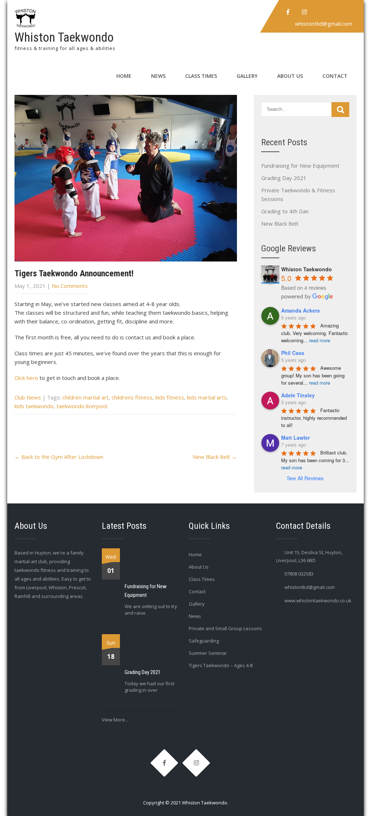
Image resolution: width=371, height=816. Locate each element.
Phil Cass (292, 352)
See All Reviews (305, 478)
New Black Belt (215, 456)
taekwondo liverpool (82, 406)
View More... (115, 719)
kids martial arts (207, 397)
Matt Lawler (295, 437)
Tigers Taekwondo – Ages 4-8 (221, 665)
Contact (334, 75)
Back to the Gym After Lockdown (58, 456)
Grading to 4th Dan (285, 211)
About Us (290, 75)
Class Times (201, 75)
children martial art (85, 397)
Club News (27, 397)
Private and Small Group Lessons (225, 628)
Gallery (247, 75)
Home (124, 75)
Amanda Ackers (300, 310)
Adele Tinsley (298, 395)
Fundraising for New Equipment (300, 165)
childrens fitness (132, 397)
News (158, 75)
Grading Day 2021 (284, 177)
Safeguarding (204, 640)
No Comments (70, 285)
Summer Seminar (208, 653)
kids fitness (169, 397)
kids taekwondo (34, 406)
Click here (26, 377)
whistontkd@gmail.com (323, 23)
